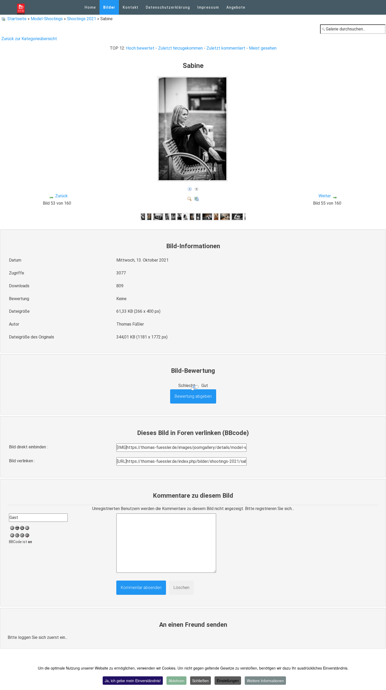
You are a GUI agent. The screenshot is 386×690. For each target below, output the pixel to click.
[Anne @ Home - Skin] (173, 216)
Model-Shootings (47, 18)
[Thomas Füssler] (21, 7)
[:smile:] (12, 527)
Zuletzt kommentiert (225, 48)
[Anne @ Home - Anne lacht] (142, 216)
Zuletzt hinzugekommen (180, 48)
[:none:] (12, 534)
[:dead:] (27, 534)
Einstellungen (228, 680)
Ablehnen (176, 680)
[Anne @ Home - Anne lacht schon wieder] (167, 216)
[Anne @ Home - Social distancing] (158, 216)
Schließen (200, 680)
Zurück (61, 195)
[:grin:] (22, 527)
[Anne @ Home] (149, 216)
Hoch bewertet (140, 48)
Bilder (109, 7)
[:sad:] (22, 534)
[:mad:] (17, 534)
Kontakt (130, 7)
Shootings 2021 (81, 18)
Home (90, 7)
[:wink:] (27, 527)
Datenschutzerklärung (168, 7)
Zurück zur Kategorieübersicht (29, 38)
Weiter (325, 195)
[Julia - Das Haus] (198, 216)
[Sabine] (193, 178)
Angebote (235, 7)
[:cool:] (17, 527)
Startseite (17, 18)
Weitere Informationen (265, 680)
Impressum (208, 7)
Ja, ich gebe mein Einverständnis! (133, 680)
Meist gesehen (263, 48)
